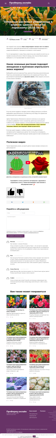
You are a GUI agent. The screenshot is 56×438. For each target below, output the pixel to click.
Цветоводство (33, 417)
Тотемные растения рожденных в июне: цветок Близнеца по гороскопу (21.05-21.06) (16, 393)
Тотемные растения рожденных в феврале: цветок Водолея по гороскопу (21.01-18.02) (39, 339)
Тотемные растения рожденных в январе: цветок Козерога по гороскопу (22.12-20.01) (16, 339)
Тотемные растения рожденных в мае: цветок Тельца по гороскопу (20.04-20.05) (39, 366)
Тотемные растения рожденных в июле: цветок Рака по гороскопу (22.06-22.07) (39, 393)
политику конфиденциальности (30, 232)
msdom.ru (35, 437)
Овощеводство (33, 413)
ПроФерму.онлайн (20, 2)
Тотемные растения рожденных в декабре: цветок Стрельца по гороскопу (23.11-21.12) (39, 311)
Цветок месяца (28, 31)
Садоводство (32, 415)
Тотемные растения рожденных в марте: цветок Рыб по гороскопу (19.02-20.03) (16, 366)
